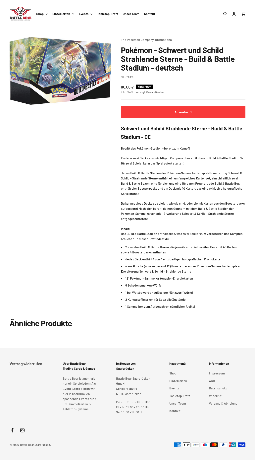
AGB (212, 381)
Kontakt (149, 14)
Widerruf (215, 396)
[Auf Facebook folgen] (12, 430)
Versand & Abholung (223, 403)
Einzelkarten (61, 14)
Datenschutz (218, 388)
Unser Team (131, 14)
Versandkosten (155, 92)
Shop (40, 14)
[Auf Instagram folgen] (22, 430)
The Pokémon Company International (147, 39)
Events (83, 14)
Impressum (217, 373)
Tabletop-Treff (107, 14)
